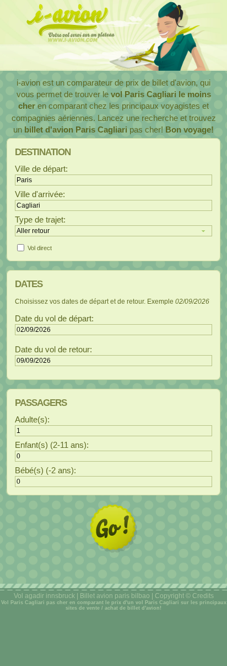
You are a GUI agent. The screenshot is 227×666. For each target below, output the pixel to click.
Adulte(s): (32, 419)
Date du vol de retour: (53, 349)
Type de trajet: (40, 219)
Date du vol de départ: (54, 318)
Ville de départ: (41, 169)
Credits (203, 596)
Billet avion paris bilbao (115, 596)
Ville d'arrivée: (40, 194)
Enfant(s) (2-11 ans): (52, 445)
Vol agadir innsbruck (44, 596)
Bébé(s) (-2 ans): (45, 470)
